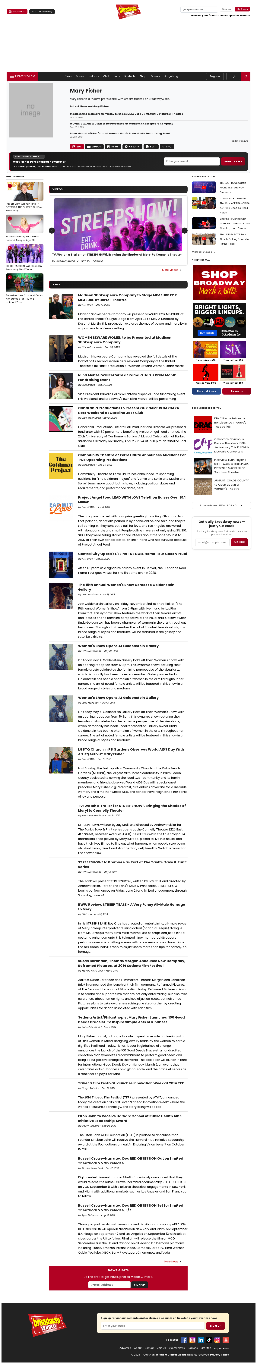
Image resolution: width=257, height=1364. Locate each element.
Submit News (177, 1348)
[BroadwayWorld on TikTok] (209, 1340)
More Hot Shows (206, 390)
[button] (245, 76)
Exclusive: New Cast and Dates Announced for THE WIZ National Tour (24, 290)
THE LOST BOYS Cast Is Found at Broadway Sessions (233, 187)
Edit (153, 146)
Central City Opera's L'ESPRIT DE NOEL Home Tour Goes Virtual (132, 553)
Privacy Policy (219, 1354)
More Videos (170, 270)
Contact (149, 1348)
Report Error (221, 1348)
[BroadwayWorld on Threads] (217, 1340)
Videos (96, 146)
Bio (79, 146)
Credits (134, 146)
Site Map (206, 1348)
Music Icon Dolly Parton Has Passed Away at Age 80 (22, 229)
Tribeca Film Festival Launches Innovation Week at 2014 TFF (131, 1083)
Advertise (125, 1348)
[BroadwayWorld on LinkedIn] (200, 1340)
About (137, 1348)
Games (155, 76)
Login (233, 76)
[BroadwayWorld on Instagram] (192, 1340)
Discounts (237, 390)
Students (129, 76)
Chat (106, 76)
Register (215, 76)
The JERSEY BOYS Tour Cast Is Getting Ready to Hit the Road (234, 239)
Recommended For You (207, 408)
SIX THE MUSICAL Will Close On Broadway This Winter (24, 258)
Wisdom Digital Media (171, 1354)
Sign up (239, 542)
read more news (239, 140)
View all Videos (202, 252)
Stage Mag (171, 76)
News (68, 76)
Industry (94, 76)
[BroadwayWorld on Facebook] (184, 1340)
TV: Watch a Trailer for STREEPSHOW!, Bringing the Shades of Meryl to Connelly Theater (117, 255)
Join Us (161, 1348)
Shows (80, 76)
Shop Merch (18, 11)
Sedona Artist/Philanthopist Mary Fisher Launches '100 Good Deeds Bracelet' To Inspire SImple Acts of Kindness (131, 1019)
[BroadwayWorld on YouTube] (225, 1340)
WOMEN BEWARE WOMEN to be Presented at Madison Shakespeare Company (121, 123)
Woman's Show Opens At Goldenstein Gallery (118, 646)
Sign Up (139, 1285)
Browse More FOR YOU (219, 505)
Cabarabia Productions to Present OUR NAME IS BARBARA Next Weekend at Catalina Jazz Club (128, 410)
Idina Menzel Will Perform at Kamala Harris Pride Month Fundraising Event (120, 133)
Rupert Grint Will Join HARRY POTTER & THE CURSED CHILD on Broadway (24, 198)
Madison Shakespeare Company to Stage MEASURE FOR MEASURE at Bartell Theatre (126, 114)
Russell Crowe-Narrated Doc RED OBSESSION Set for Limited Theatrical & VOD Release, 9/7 (130, 1207)
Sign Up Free (233, 161)
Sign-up (226, 9)
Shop (143, 76)
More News (171, 1261)
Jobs (117, 76)
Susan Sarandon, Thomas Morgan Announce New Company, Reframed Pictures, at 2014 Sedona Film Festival (131, 963)
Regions (193, 1348)
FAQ (168, 146)
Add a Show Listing (42, 11)
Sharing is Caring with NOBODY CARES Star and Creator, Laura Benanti (235, 223)
